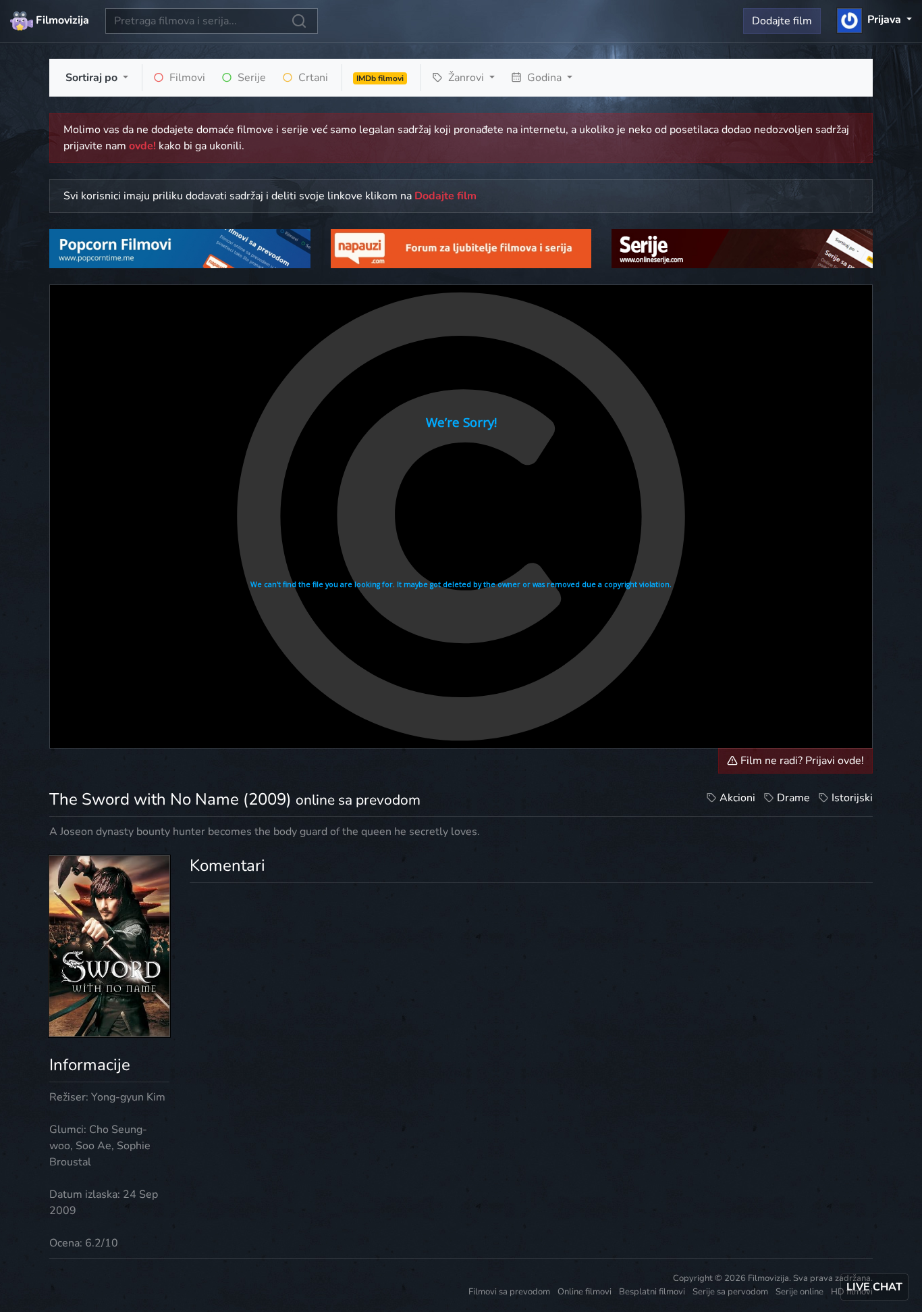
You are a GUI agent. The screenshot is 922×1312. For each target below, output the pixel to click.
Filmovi (186, 77)
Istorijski (852, 797)
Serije (250, 77)
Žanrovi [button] (466, 77)
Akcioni (737, 797)
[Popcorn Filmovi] (179, 248)
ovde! (142, 145)
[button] (874, 19)
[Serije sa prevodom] (742, 248)
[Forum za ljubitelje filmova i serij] (461, 248)
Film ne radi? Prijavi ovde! (801, 760)
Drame (793, 797)
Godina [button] (544, 77)
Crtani (312, 77)
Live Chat (874, 1287)
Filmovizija (61, 20)
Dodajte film (782, 21)
